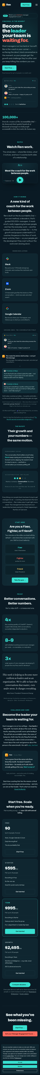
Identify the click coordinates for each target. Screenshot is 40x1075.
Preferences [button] (17, 1058)
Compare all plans (20, 997)
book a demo (24, 1006)
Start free (26, 5)
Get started (20, 904)
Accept (20, 1062)
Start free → (9, 68)
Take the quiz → (20, 592)
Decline (20, 1066)
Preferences (20, 1070)
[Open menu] (36, 4)
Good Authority (19, 802)
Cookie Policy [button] (10, 1056)
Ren (8, 4)
